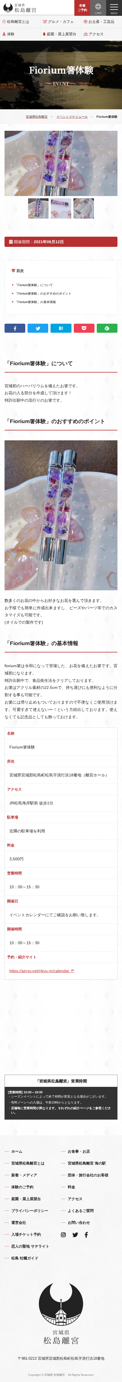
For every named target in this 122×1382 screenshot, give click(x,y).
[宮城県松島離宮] (19, 7)
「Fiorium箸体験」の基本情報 (35, 302)
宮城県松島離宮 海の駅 (87, 1163)
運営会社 (18, 1222)
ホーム (16, 1151)
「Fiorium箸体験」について (33, 285)
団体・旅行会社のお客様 (88, 1175)
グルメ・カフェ (61, 21)
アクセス (96, 34)
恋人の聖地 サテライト (30, 1246)
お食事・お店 (79, 1151)
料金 (71, 1187)
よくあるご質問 (81, 1211)
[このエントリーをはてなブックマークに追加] (61, 328)
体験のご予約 (22, 1187)
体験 (10, 34)
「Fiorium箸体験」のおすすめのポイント (42, 293)
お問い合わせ (79, 1222)
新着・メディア (24, 1175)
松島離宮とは (18, 21)
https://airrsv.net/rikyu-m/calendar (39, 971)
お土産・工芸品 (101, 21)
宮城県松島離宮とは (28, 1163)
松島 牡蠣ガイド (24, 1258)
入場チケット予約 (26, 1234)
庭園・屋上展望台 (61, 34)
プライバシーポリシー (29, 1211)
